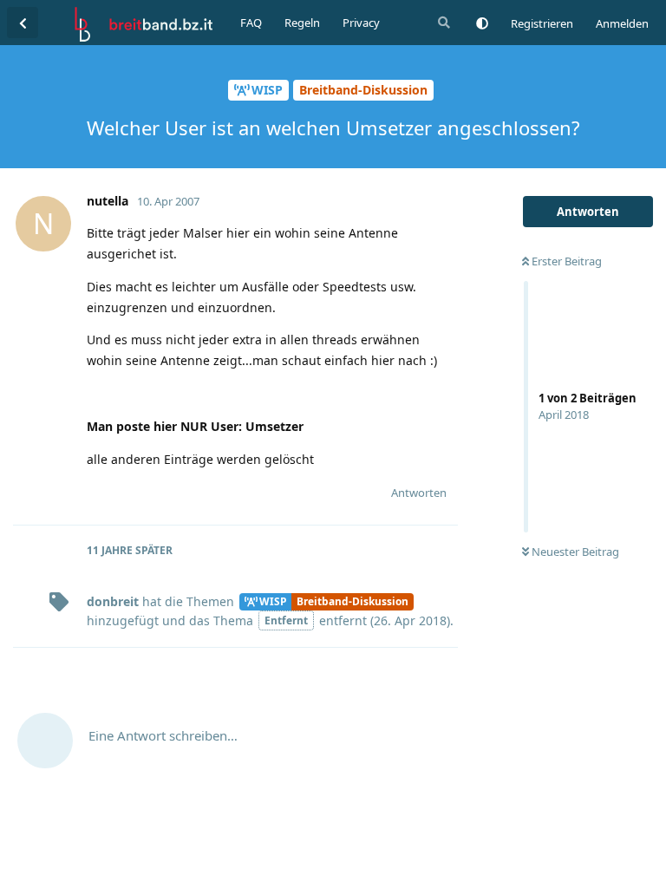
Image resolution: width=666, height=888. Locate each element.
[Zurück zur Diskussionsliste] (22, 22)
